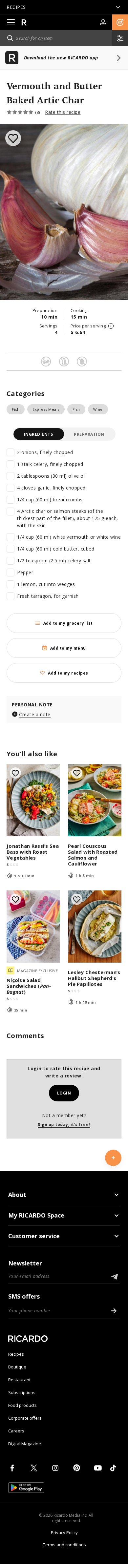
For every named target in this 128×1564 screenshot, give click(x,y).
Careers (16, 1431)
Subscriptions (21, 1392)
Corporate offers (25, 1418)
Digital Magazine (24, 1444)
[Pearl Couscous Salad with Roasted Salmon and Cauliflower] (94, 800)
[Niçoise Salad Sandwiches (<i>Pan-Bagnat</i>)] (33, 926)
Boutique (17, 1367)
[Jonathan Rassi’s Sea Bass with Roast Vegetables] (33, 800)
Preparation (89, 434)
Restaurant (19, 1380)
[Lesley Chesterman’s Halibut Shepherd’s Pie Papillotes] (94, 926)
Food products (22, 1405)
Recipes (16, 1354)
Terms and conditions (64, 1545)
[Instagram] (56, 1468)
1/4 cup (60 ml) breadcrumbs (50, 499)
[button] (120, 22)
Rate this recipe (62, 112)
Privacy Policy (64, 1532)
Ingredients (38, 434)
